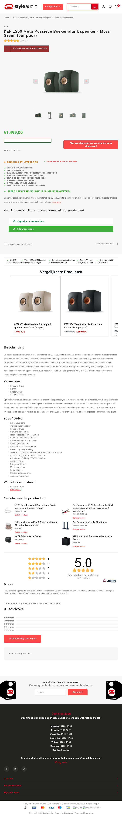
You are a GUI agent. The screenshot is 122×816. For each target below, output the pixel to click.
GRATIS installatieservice (14, 261)
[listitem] (34, 306)
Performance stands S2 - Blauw (90, 522)
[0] (116, 6)
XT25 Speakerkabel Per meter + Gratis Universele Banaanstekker (35, 506)
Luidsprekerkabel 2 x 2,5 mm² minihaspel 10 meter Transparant (36, 523)
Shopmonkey (88, 813)
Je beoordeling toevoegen (22, 638)
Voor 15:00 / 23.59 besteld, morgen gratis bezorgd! (33, 261)
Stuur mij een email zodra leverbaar (29, 48)
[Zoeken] (94, 7)
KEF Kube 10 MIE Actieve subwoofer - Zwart (92, 538)
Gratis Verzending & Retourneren (105, 261)
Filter (10, 584)
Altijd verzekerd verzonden (20, 180)
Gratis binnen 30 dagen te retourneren (25, 178)
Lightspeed (68, 813)
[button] (7, 306)
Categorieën (51, 6)
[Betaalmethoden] (25, 807)
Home (6, 18)
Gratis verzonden (15, 170)
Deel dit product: (104, 244)
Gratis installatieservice (19, 168)
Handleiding (15, 489)
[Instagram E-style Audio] (24, 769)
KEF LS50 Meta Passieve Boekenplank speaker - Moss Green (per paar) (43, 18)
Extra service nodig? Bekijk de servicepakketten (38, 191)
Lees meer (56, 202)
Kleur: (18, 150)
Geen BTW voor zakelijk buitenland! (85, 261)
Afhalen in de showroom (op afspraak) (25, 185)
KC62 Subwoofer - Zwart (28, 536)
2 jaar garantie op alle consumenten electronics (31, 173)
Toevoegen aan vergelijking (20, 244)
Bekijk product (21, 515)
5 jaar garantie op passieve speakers (24, 175)
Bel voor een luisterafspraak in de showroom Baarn (62, 261)
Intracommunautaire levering (21, 183)
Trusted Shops (92, 803)
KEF (6, 27)
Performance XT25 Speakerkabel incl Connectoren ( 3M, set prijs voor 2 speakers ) (93, 508)
